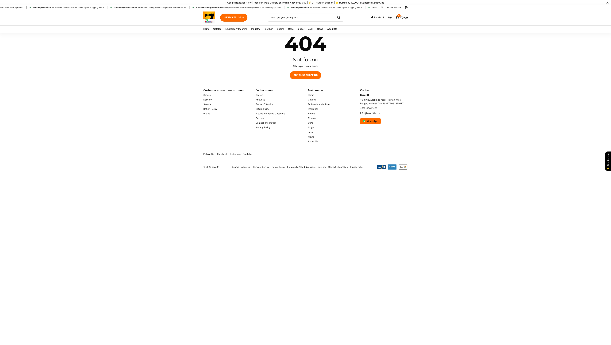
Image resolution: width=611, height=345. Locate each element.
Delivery (207, 99)
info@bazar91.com (370, 113)
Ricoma (280, 28)
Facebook (222, 154)
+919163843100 (368, 108)
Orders (207, 95)
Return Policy (210, 108)
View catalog (233, 17)
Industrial (256, 28)
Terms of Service (264, 104)
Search (207, 104)
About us (260, 99)
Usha (291, 28)
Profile (206, 113)
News (320, 28)
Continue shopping (305, 75)
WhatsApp (372, 121)
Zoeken (338, 18)
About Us (332, 28)
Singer (300, 28)
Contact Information (266, 122)
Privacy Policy (263, 127)
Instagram (235, 154)
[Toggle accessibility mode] (406, 7)
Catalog (217, 28)
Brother (269, 28)
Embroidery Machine (236, 28)
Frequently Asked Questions (270, 113)
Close (607, 2)
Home (206, 28)
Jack (310, 28)
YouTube (247, 154)
